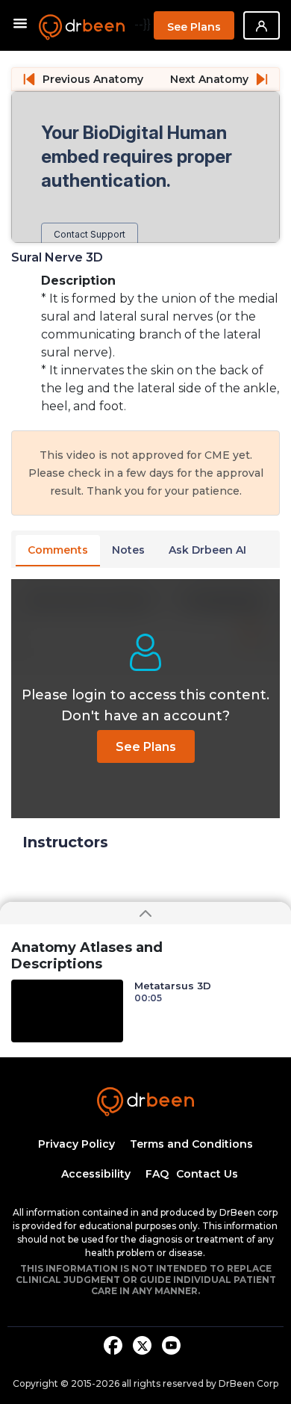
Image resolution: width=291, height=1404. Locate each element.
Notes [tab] (128, 550)
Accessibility (96, 1174)
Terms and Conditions (191, 1144)
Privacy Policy (76, 1144)
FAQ (157, 1174)
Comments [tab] (58, 550)
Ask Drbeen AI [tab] (207, 550)
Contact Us (207, 1174)
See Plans (194, 27)
